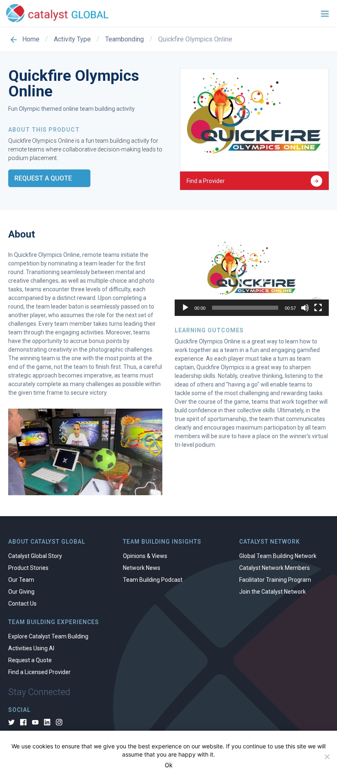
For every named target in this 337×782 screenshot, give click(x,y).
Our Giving (21, 592)
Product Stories (28, 568)
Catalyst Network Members (274, 568)
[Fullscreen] (318, 308)
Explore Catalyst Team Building (48, 636)
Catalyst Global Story (35, 556)
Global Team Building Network (277, 556)
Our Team (21, 580)
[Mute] (305, 308)
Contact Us (22, 603)
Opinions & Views (145, 556)
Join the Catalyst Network (272, 592)
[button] (251, 272)
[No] (327, 756)
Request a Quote (43, 178)
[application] (252, 272)
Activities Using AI (31, 648)
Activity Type (72, 39)
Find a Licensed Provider (39, 672)
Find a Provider (206, 181)
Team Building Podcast (152, 580)
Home (30, 39)
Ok (169, 764)
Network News (141, 568)
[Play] (185, 308)
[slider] (245, 308)
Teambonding (124, 39)
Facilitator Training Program (275, 580)
